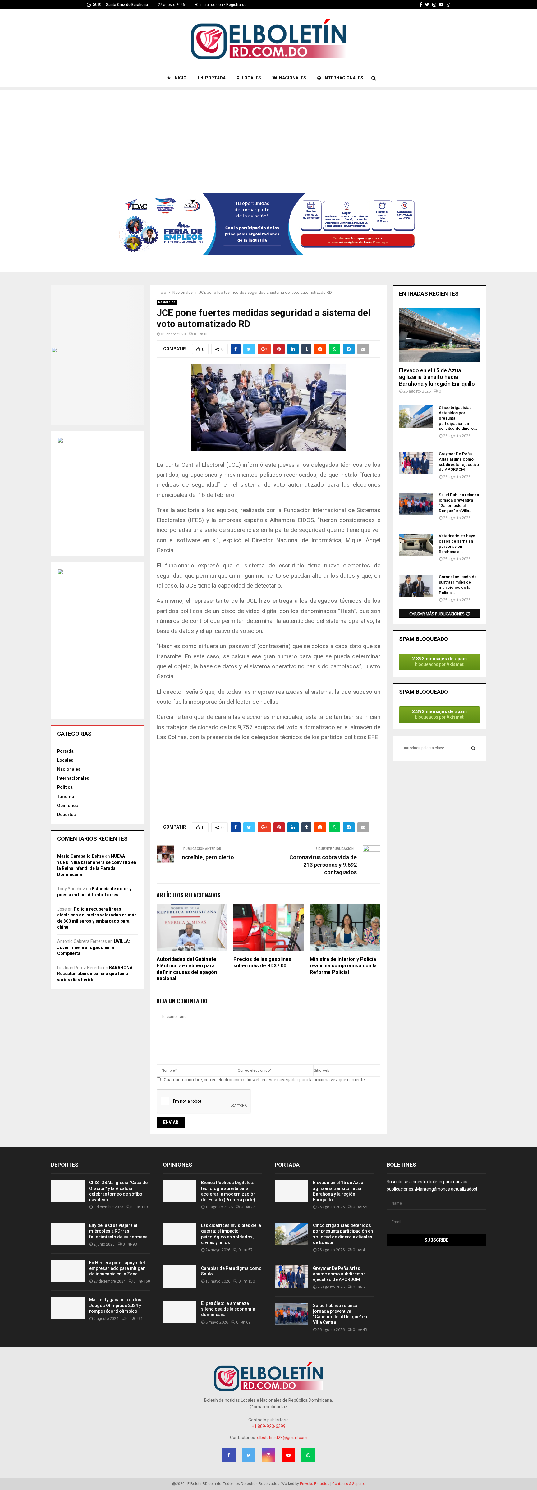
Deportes (66, 814)
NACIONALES (292, 77)
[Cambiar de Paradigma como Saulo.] (179, 1276)
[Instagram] (434, 4)
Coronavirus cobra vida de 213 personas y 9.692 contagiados (323, 864)
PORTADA (215, 77)
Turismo (65, 796)
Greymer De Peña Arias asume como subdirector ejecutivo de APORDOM (459, 462)
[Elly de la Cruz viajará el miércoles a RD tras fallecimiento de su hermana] (68, 1234)
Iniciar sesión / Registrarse (222, 4)
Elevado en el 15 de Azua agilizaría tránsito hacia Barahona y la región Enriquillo (437, 377)
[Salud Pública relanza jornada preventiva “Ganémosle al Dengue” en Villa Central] (416, 504)
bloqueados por (439, 661)
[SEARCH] (473, 748)
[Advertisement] (268, 133)
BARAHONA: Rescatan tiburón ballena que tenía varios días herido (95, 973)
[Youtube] (441, 4)
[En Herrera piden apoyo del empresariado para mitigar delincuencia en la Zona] (68, 1271)
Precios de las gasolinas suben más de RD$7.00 (262, 962)
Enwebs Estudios (314, 1484)
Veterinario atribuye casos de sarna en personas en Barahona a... (457, 544)
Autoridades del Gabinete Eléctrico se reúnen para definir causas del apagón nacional (187, 968)
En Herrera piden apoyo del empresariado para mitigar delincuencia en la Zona (117, 1268)
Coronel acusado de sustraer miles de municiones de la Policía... (458, 585)
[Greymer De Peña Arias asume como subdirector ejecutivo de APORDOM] (416, 463)
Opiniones (67, 805)
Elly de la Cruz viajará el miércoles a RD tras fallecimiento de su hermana (118, 1231)
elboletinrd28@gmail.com (282, 1437)
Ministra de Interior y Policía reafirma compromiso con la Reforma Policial (343, 965)
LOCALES (251, 77)
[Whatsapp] (448, 4)
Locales (65, 760)
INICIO (179, 77)
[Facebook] (421, 4)
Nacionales (166, 302)
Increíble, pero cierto (207, 857)
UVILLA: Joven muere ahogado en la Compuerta (93, 947)
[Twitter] (427, 4)
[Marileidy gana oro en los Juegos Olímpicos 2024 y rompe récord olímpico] (68, 1308)
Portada (65, 751)
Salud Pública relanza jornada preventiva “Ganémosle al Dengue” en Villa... (459, 503)
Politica (65, 787)
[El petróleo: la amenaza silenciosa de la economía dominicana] (179, 1312)
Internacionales (73, 778)
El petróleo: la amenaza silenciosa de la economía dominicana (228, 1309)
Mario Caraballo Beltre (80, 856)
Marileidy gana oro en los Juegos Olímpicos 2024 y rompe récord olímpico (115, 1305)
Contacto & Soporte (348, 1484)
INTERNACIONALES (343, 77)
